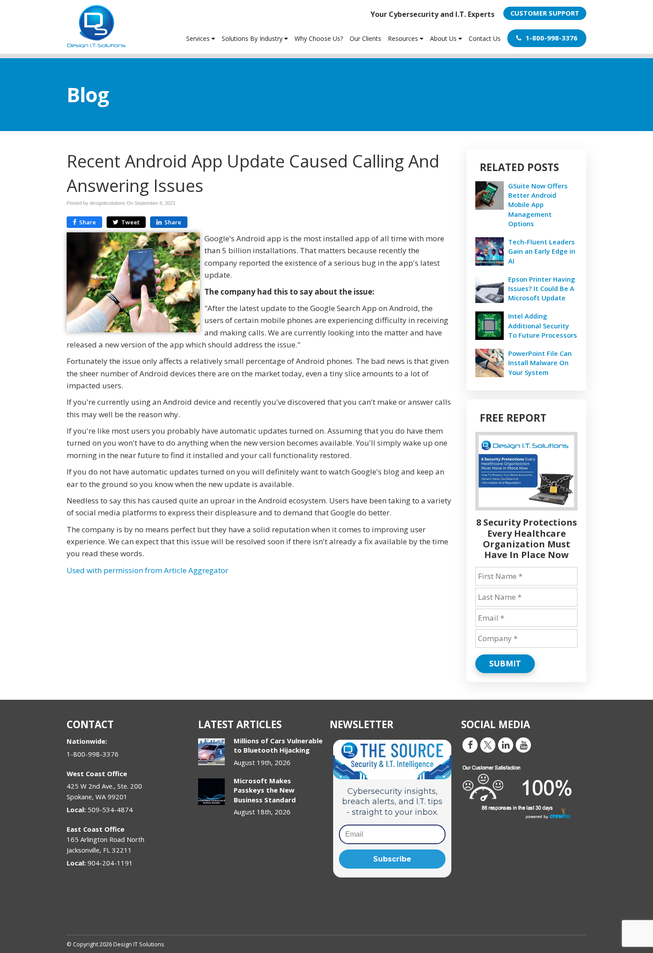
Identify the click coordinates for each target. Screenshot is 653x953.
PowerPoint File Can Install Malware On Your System (540, 362)
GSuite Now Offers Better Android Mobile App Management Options (538, 204)
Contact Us (485, 38)
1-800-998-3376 (550, 37)
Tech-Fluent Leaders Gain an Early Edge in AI (541, 251)
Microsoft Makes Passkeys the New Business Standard (265, 790)
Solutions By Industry (253, 38)
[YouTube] (523, 745)
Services (198, 38)
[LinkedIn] (505, 745)
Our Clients (365, 38)
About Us (444, 38)
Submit (505, 663)
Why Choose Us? (319, 38)
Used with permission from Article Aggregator (147, 570)
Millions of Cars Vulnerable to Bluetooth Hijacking (278, 745)
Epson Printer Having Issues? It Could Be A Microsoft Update (541, 288)
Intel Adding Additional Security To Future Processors (542, 325)
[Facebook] (470, 745)
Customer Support (544, 12)
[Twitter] (488, 745)
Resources (404, 38)
